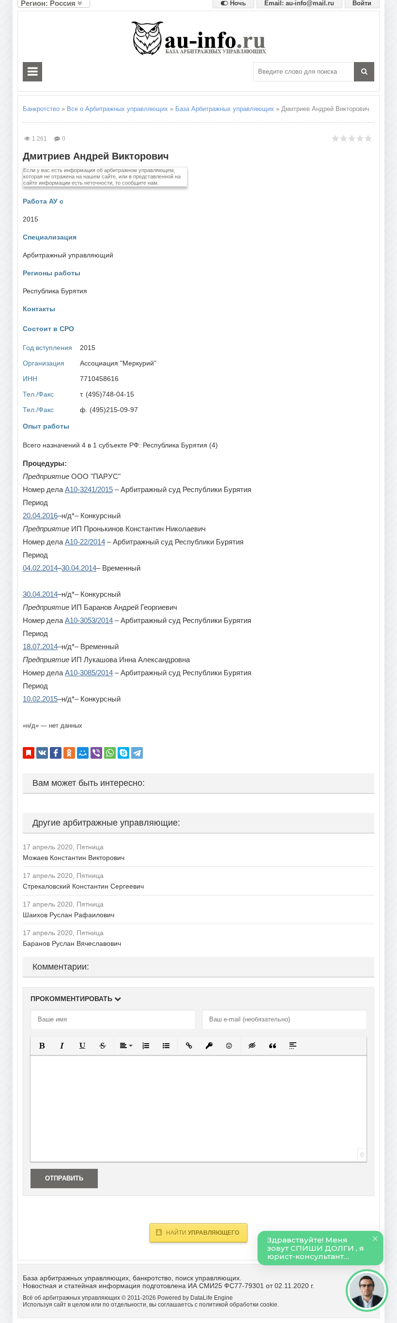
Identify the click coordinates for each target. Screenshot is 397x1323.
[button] (41, 1045)
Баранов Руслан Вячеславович (72, 943)
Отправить (64, 1178)
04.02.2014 (40, 568)
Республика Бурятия (55, 291)
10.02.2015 (40, 699)
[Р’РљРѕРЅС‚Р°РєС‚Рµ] (42, 753)
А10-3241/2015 (89, 489)
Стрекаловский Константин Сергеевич (83, 886)
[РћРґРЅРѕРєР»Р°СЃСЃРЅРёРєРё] (69, 753)
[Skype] (123, 753)
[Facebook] (55, 753)
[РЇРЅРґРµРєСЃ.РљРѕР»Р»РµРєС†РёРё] (28, 753)
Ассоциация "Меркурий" (118, 363)
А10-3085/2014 (89, 673)
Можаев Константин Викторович (73, 857)
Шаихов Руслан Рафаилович (68, 915)
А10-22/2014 (85, 542)
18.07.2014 (40, 646)
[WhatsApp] (110, 753)
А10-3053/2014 (89, 620)
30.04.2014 (78, 568)
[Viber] (96, 753)
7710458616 (99, 379)
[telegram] (137, 753)
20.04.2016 (40, 515)
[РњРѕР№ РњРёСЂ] (83, 753)
